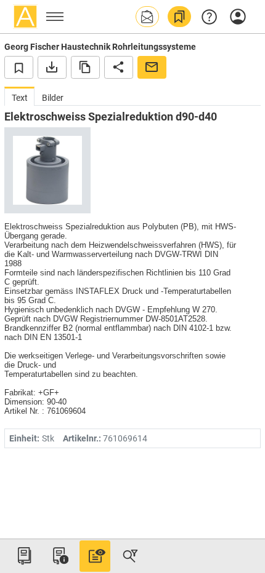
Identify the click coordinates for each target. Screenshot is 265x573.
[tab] (19, 96)
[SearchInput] (130, 555)
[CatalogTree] (24, 555)
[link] (179, 16)
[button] (147, 16)
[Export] (52, 67)
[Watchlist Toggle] (18, 67)
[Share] (118, 67)
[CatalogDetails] (95, 555)
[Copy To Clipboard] (85, 67)
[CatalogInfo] (59, 555)
